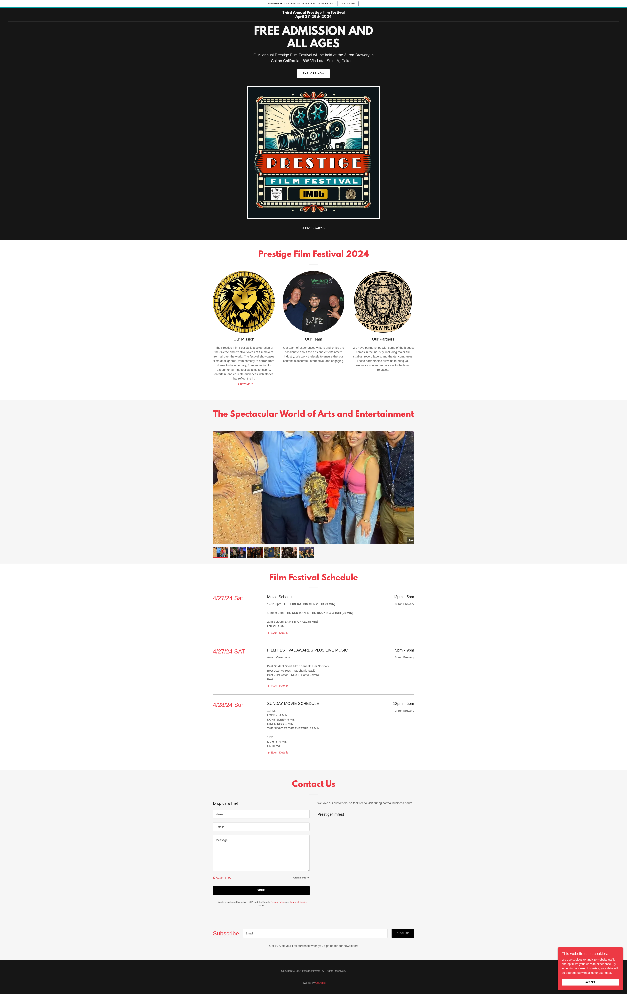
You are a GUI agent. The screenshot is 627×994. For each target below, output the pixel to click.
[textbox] (261, 814)
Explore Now (313, 73)
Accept (590, 982)
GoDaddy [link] (320, 982)
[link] (313, 16)
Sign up (403, 933)
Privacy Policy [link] (278, 902)
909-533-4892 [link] (313, 228)
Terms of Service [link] (298, 902)
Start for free (347, 3)
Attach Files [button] (223, 877)
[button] (244, 384)
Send (261, 890)
